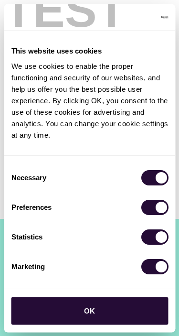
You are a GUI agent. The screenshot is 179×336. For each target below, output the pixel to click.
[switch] (154, 207)
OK (89, 310)
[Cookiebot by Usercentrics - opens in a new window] (127, 17)
